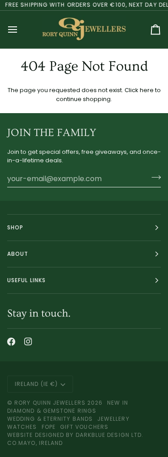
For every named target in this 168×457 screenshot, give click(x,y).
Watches (22, 427)
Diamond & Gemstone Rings (51, 411)
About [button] (17, 254)
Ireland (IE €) (36, 384)
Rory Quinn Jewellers (50, 402)
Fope (49, 427)
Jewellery (113, 419)
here (147, 90)
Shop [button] (15, 227)
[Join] (153, 177)
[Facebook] (11, 342)
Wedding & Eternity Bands (50, 419)
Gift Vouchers (84, 427)
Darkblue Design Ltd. (110, 435)
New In (117, 402)
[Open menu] (20, 29)
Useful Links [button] (26, 280)
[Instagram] (28, 342)
